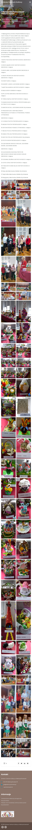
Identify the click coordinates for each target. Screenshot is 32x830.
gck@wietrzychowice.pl (9, 784)
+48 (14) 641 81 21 (8, 787)
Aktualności (8, 19)
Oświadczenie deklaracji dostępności (11, 798)
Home (3, 19)
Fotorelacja (14, 19)
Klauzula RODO (5, 800)
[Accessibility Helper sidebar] (2, 9)
